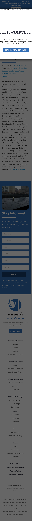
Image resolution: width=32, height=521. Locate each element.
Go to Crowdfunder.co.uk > (16, 50)
